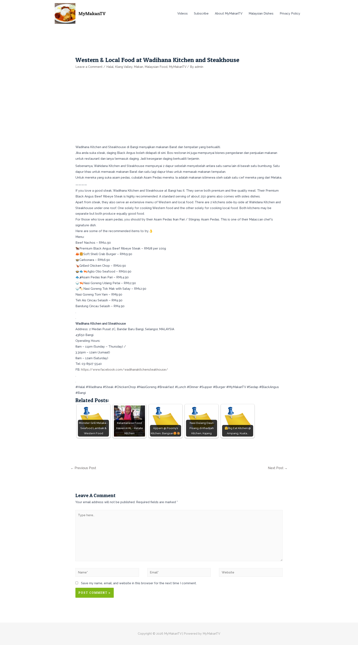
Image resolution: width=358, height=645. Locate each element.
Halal (110, 67)
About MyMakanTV (228, 13)
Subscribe (201, 13)
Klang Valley (123, 67)
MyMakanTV (92, 13)
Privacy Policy (290, 13)
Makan (138, 67)
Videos (182, 13)
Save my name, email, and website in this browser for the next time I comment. (139, 583)
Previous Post (83, 468)
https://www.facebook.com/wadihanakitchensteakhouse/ (124, 369)
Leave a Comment (89, 67)
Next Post (278, 468)
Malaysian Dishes (261, 13)
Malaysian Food (156, 67)
